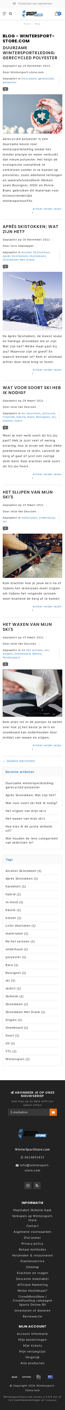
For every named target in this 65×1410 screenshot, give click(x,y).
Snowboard (22, 653)
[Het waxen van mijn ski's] (32, 694)
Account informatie (32, 1334)
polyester (10, 82)
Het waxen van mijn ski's (27, 627)
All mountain (30, 413)
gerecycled (46, 78)
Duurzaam (28, 78)
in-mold (14, 902)
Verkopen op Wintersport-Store (32, 1218)
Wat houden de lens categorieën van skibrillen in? (32, 840)
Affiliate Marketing (32, 1285)
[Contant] (26, 1377)
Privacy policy (32, 1243)
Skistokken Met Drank (19, 259)
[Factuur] (38, 1377)
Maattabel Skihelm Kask (32, 1210)
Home (27, 24)
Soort (18, 420)
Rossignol (43, 417)
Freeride (9, 417)
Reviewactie (32, 1316)
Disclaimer (32, 1237)
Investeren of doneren (32, 1310)
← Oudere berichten (19, 761)
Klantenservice (33, 1261)
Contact (32, 1226)
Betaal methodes (32, 1249)
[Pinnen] (50, 1377)
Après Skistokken (15, 256)
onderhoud (47, 517)
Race (30, 417)
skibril (13, 988)
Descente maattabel (32, 1279)
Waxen (37, 653)
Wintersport (11, 657)
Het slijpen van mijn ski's (28, 494)
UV (10, 1043)
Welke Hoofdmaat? (32, 1290)
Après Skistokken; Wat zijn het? (30, 229)
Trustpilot (51, 1400)
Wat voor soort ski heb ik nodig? (32, 390)
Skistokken (38, 256)
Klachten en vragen (32, 1273)
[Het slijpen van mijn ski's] (32, 557)
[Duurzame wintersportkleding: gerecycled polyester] (32, 115)
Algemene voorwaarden (32, 1232)
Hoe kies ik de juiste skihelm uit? (29, 828)
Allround (48, 413)
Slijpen (8, 653)
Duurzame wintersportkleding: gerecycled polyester (30, 53)
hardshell (16, 886)
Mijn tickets (32, 1345)
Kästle (21, 417)
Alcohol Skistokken (35, 252)
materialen (29, 517)
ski (54, 417)
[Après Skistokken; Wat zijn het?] (32, 302)
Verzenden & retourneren (32, 1255)
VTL (11, 1051)
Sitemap (32, 1267)
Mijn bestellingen (32, 1339)
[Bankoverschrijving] (14, 1377)
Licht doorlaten (21, 925)
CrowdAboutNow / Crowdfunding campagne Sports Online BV (32, 1301)
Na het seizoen (32, 650)
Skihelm (15, 996)
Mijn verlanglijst (32, 1351)
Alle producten (33, 1363)
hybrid (13, 894)
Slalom (8, 420)
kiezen (13, 918)
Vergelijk (32, 1357)
